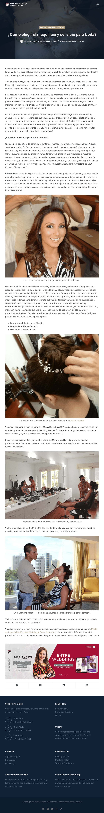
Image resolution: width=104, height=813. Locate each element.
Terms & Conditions (64, 763)
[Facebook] (17, 685)
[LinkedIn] (87, 685)
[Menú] (98, 4)
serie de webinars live (83, 783)
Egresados (10, 760)
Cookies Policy (62, 760)
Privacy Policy (62, 756)
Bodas (43, 27)
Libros (58, 715)
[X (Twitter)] (40, 685)
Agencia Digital (12, 756)
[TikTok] (61, 809)
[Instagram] (52, 809)
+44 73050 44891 (22, 730)
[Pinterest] (63, 685)
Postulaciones (61, 708)
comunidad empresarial (77, 779)
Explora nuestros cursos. (75, 738)
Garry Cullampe (76, 420)
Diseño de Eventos (56, 27)
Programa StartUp (64, 712)
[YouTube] (48, 809)
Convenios (10, 763)
